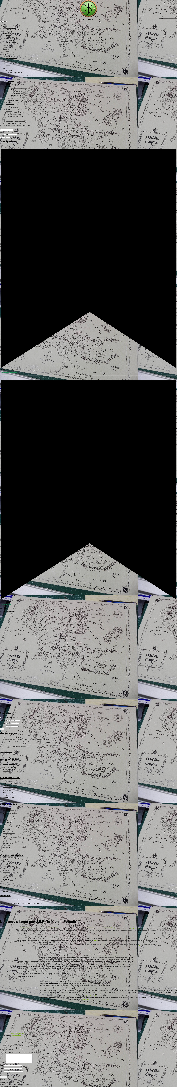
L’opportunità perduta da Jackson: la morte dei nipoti (20, 75)
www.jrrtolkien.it (4, 899)
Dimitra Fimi (6, 866)
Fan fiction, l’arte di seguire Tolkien (19, 88)
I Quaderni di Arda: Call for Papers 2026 (14, 121)
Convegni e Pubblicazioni (11, 58)
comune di (16, 1035)
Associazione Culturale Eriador (10, 781)
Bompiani (5, 811)
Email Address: (3, 720)
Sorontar (95, 940)
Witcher (116, 928)
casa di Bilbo (90, 927)
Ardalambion (6, 808)
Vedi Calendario (3, 608)
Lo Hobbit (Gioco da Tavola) (14, 114)
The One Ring (11, 112)
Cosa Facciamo (6, 33)
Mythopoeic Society (7, 785)
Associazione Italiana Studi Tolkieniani (168, 18)
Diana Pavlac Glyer (7, 864)
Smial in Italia (11, 81)
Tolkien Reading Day (10, 40)
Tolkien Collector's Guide (8, 834)
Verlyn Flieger (6, 879)
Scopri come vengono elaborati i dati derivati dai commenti (36, 1079)
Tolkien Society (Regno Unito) (9, 794)
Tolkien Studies (6, 845)
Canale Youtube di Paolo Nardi (9, 813)
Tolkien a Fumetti (10, 102)
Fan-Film (10, 82)
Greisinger (110, 927)
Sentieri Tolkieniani (7, 790)
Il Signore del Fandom (13, 100)
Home (4, 24)
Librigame (8, 109)
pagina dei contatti (113, 915)
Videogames (8, 105)
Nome (2, 1065)
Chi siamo (5, 26)
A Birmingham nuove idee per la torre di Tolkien (19, 746)
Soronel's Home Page (8, 831)
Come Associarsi (9, 31)
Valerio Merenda (10, 741)
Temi (4, 68)
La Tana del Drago (7, 45)
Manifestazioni (41, 1045)
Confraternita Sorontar (18, 1032)
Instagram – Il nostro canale (9, 769)
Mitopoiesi (8, 36)
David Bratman (6, 863)
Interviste (8, 65)
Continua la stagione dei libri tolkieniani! (21, 741)
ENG (4, 119)
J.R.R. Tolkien (6, 49)
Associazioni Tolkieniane (14, 79)
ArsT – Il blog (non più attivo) (9, 764)
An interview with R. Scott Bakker (13, 123)
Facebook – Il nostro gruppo (9, 765)
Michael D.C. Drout (7, 877)
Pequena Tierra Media (52, 927)
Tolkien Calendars (10, 104)
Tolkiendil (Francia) (7, 795)
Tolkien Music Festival (8, 843)
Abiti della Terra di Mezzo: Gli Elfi (15, 98)
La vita (7, 51)
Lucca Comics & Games (11, 42)
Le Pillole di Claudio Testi (11, 63)
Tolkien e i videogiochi (13, 107)
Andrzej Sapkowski (134, 928)
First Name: (3, 723)
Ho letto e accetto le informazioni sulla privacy (12, 717)
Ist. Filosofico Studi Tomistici (10, 783)
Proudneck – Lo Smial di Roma (10, 787)
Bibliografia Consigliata (8, 54)
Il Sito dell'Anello (6, 820)
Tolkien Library (6, 841)
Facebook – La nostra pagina (9, 767)
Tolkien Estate (6, 836)
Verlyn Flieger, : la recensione (24, 736)
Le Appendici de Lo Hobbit (17, 91)
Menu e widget (3, 21)
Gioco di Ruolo (9, 111)
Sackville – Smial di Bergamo (9, 788)
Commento (3, 1062)
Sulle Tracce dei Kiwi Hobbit (17, 84)
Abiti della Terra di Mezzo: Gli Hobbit (16, 96)
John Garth (5, 873)
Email (1, 1068)
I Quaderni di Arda (7, 47)
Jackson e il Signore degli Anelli (15, 72)
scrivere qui (85, 999)
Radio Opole (141, 946)
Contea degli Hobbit (25, 927)
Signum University (7, 829)
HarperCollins (6, 818)
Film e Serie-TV (9, 70)
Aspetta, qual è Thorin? (13, 73)
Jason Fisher (6, 870)
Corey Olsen (5, 861)
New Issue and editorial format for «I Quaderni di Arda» (18, 125)
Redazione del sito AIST (11, 28)
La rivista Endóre (7, 822)
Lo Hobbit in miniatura (13, 116)
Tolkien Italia (6, 840)
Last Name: (3, 726)
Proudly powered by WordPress (11, 1086)
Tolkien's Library (6, 847)
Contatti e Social (9, 29)
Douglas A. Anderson (7, 868)
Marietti (4, 826)
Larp (49, 937)
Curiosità (29, 1045)
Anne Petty (5, 859)
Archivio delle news (21, 1045)
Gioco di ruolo (34, 1045)
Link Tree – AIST (6, 771)
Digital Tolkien (6, 815)
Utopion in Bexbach (91, 995)
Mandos (4, 824)
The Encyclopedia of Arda (9, 833)
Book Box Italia (9, 736)
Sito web (2, 1071)
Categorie (2, 132)
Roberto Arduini (13, 1045)
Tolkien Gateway (6, 838)
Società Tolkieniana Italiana (9, 792)
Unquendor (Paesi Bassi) (8, 797)
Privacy (1, 1086)
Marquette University (7, 827)
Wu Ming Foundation (7, 849)
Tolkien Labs (8, 59)
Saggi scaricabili (9, 56)
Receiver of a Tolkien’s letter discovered (15, 127)
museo (106, 927)
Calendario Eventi (7, 118)
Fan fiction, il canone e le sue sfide (19, 89)
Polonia (53, 1045)
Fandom (7, 77)
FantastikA (8, 35)
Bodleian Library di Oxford (8, 810)
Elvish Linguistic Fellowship (9, 817)
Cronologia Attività (10, 43)
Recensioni (8, 61)
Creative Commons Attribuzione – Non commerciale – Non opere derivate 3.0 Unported (46, 915)
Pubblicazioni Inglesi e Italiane (12, 52)
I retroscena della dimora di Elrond (19, 93)
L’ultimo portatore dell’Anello (17, 95)
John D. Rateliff (6, 872)
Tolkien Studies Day (10, 38)
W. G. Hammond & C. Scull (8, 880)
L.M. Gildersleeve (6, 875)
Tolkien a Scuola (9, 66)
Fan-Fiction (11, 86)
